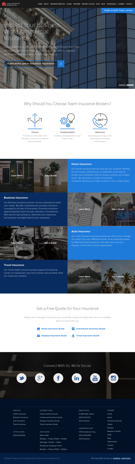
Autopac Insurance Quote (50, 421)
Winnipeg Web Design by (102, 458)
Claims (69, 4)
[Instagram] (113, 378)
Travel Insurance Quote (49, 424)
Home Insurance (19, 414)
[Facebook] (58, 378)
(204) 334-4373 (85, 417)
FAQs (98, 4)
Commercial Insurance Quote (51, 417)
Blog (103, 4)
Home (40, 4)
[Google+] (40, 378)
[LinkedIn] (77, 378)
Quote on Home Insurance (23, 66)
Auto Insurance (19, 421)
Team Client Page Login (118, 10)
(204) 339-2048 (19, 435)
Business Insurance (20, 417)
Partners (76, 4)
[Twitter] (21, 378)
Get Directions (84, 421)
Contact (129, 4)
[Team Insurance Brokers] (11, 4)
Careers (121, 4)
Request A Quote (88, 4)
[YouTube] (95, 378)
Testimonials (111, 4)
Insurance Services (57, 4)
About (46, 4)
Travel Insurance (19, 424)
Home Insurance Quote (49, 414)
